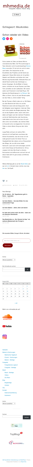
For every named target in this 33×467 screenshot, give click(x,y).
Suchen (4, 414)
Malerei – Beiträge (10, 360)
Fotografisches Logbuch (11, 365)
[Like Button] (3, 181)
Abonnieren (8, 245)
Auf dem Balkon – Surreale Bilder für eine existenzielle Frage (15, 202)
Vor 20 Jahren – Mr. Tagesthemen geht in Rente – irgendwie (14, 195)
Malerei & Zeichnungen (8, 352)
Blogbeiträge (8, 382)
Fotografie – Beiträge (10, 367)
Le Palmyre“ (24, 93)
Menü (17, 14)
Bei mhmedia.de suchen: (9, 266)
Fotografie (5, 362)
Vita (3, 388)
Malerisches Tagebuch (11, 355)
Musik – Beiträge (9, 372)
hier (3, 168)
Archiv (4, 401)
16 (27, 291)
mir (8, 166)
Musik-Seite (24, 164)
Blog (3, 380)
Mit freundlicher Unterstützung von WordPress (14, 460)
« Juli (15, 303)
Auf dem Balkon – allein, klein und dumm (15, 208)
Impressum (8, 395)
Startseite (5, 350)
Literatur (7, 385)
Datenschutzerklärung (11, 393)
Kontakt (4, 390)
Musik (16, 185)
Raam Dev (23, 461)
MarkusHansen (7, 185)
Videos (6, 375)
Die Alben (7, 377)
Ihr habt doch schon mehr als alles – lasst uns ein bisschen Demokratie (16, 213)
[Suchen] (27, 269)
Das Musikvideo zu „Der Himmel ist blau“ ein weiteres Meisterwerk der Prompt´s (16, 220)
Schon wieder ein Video (15, 34)
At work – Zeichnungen (11, 357)
